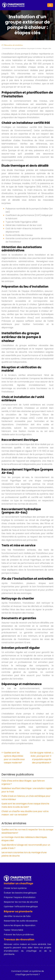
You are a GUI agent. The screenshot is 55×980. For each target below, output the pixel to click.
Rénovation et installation (13, 45)
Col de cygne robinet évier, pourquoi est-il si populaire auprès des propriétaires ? (40, 757)
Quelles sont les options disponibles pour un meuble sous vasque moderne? (14, 757)
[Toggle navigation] (50, 5)
